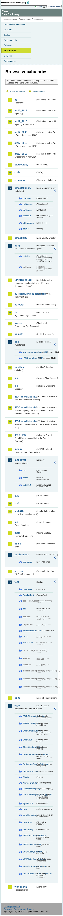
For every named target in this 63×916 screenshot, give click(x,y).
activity (26, 256)
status (26, 229)
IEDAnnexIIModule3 (25, 407)
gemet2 (19, 334)
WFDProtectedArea (29, 844)
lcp (16, 522)
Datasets (8, 29)
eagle (25, 478)
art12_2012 (21, 110)
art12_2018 (21, 121)
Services (8, 56)
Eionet (15, 19)
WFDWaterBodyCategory (29, 859)
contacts (27, 198)
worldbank (21, 887)
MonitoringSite (29, 783)
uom (17, 698)
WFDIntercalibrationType (29, 835)
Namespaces (10, 61)
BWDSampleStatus (29, 731)
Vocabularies (10, 51)
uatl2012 (27, 485)
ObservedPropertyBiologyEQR (29, 794)
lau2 (17, 503)
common (20, 180)
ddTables (27, 210)
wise (17, 705)
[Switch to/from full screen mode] (45, 6)
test (17, 582)
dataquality (21, 238)
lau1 (17, 495)
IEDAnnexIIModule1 (25, 396)
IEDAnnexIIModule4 (25, 421)
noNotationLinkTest (29, 631)
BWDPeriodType (29, 723)
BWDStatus (28, 740)
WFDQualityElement (29, 852)
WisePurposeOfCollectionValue (29, 874)
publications (22, 554)
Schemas (8, 45)
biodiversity (21, 164)
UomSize (27, 822)
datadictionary (23, 188)
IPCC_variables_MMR (29, 358)
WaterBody (28, 830)
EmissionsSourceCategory (29, 764)
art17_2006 (21, 132)
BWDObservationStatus (29, 716)
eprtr (17, 245)
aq (16, 99)
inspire (18, 449)
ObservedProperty (29, 789)
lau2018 (19, 511)
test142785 (28, 643)
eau (24, 609)
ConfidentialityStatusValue (29, 754)
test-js (26, 636)
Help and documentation (14, 24)
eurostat (19, 304)
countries (27, 562)
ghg (17, 342)
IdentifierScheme (29, 771)
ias (16, 378)
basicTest (27, 589)
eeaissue (27, 216)
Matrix (26, 777)
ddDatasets (28, 204)
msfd (17, 533)
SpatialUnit (28, 803)
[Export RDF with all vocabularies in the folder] (55, 191)
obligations (28, 223)
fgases (18, 323)
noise (18, 543)
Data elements (10, 40)
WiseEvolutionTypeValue (29, 866)
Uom (25, 809)
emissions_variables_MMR (29, 352)
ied (16, 386)
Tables (7, 35)
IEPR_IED (20, 435)
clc (24, 470)
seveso (19, 571)
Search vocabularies (17, 91)
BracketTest (28, 595)
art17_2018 (21, 154)
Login (40, 7)
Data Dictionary (26, 19)
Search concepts (39, 91)
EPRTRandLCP (24, 280)
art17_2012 (21, 143)
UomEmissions (29, 815)
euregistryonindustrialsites (25, 294)
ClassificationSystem (29, 747)
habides (19, 367)
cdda (17, 172)
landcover (20, 460)
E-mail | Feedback (12, 906)
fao (16, 312)
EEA (16, 2)
